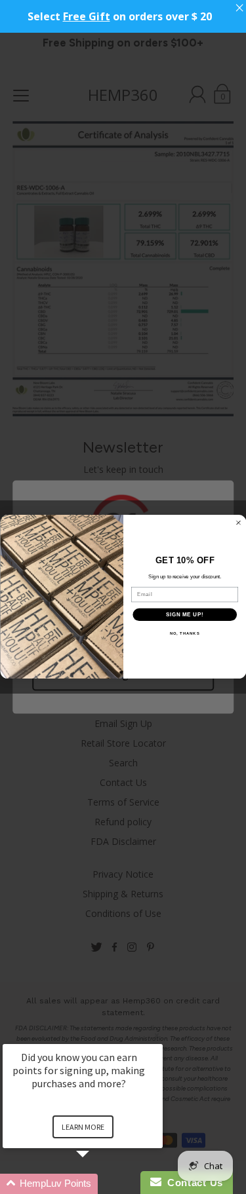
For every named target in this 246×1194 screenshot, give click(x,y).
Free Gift (86, 16)
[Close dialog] (238, 522)
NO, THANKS (184, 633)
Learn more (83, 1127)
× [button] (156, 1035)
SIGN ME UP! (184, 615)
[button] (98, 1184)
